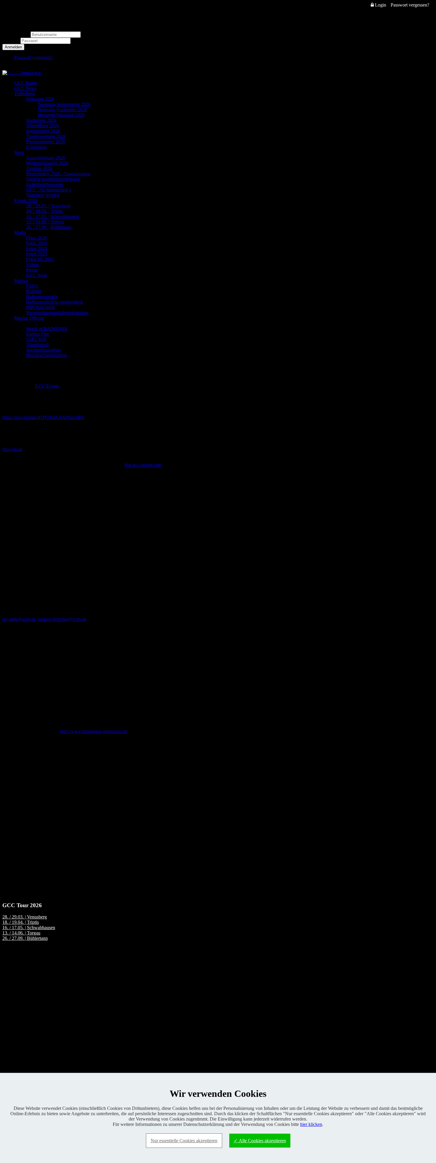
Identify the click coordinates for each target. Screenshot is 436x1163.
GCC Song (36, 275)
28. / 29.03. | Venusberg (48, 205)
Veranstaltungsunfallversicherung (57, 312)
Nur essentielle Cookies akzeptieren (184, 1140)
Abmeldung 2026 (42, 125)
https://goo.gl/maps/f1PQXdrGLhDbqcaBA (43, 417)
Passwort (11, 40)
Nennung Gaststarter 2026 (62, 109)
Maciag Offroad (29, 318)
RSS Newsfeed (40, 307)
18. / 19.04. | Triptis (44, 211)
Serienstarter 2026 (43, 131)
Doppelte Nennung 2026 (61, 115)
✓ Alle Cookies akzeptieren (260, 1140)
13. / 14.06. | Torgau (45, 221)
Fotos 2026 (36, 237)
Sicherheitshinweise (44, 184)
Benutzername (15, 34)
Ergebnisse (36, 147)
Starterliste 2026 (41, 120)
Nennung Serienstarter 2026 (64, 104)
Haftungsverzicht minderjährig (54, 301)
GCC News (25, 88)
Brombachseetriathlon (46, 355)
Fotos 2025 (36, 243)
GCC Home (25, 82)
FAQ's (32, 285)
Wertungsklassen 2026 (47, 163)
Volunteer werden (42, 195)
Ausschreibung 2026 (45, 157)
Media (20, 232)
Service (21, 280)
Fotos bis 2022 (40, 259)
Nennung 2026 (40, 98)
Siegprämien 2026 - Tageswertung (58, 173)
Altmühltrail (37, 344)
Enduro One (37, 334)
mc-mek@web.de (19, 619)
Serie (19, 152)
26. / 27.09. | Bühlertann (48, 227)
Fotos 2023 (36, 253)
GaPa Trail (36, 339)
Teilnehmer (24, 93)
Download (12, 449)
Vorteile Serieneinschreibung (53, 179)
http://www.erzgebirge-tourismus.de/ (94, 731)
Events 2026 (26, 200)
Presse (32, 269)
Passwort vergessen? (410, 4)
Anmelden (13, 47)
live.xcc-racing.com (143, 464)
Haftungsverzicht (42, 296)
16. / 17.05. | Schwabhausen (52, 216)
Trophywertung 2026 (46, 136)
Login (380, 4)
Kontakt (33, 291)
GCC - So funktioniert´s (48, 189)
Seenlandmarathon (43, 350)
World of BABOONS (46, 328)
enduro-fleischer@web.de (62, 619)
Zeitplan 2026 (39, 168)
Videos (32, 264)
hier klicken (311, 1124)
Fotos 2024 (36, 248)
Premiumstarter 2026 (45, 141)
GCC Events (47, 385)
